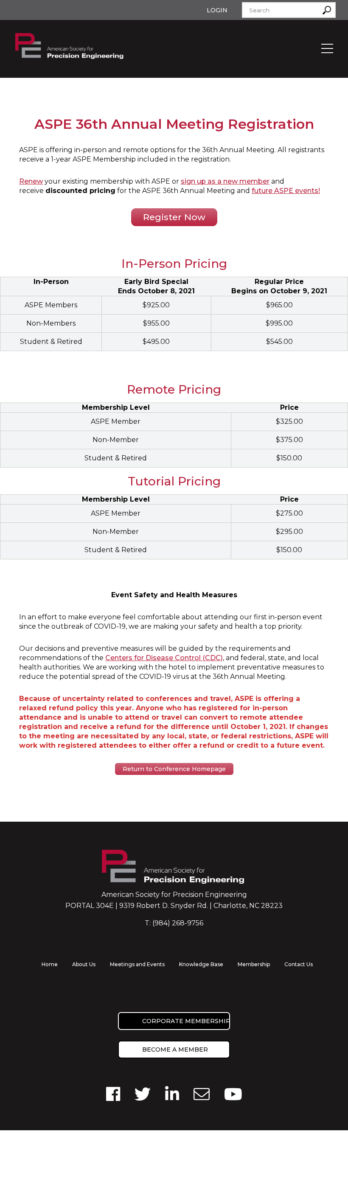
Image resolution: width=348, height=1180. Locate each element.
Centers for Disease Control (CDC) (164, 658)
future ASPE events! (286, 191)
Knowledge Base (201, 964)
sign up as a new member (225, 181)
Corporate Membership (186, 1021)
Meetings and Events (137, 964)
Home (50, 964)
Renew (31, 181)
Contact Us (298, 964)
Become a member (175, 1049)
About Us (83, 964)
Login (217, 10)
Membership (254, 964)
